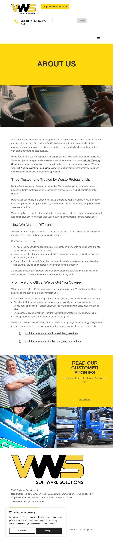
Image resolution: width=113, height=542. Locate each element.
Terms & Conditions (77, 529)
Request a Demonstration (55, 7)
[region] (36, 522)
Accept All (49, 530)
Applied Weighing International (36, 168)
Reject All (22, 530)
